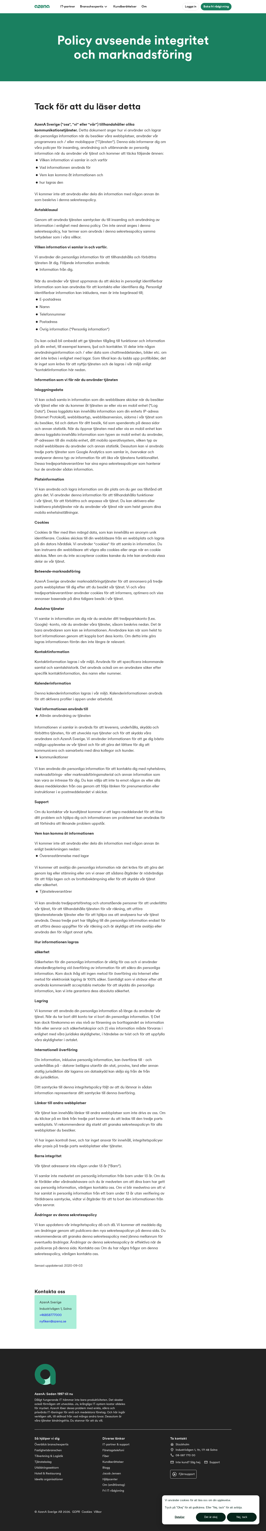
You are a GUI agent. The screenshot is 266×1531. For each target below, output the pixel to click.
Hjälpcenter (110, 1479)
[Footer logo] (47, 1374)
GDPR (76, 1511)
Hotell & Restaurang (47, 1473)
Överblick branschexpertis (51, 1444)
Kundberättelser (125, 6)
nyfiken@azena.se (52, 1321)
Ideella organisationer (48, 1479)
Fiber (105, 1456)
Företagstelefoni (113, 1450)
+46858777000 (50, 1315)
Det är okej (210, 1517)
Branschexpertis (91, 6)
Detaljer (180, 1517)
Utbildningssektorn (46, 1467)
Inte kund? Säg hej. (188, 1462)
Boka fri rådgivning (216, 6)
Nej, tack (241, 1517)
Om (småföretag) (113, 1484)
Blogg (106, 1467)
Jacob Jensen (111, 1473)
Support (214, 1462)
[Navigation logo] (41, 6)
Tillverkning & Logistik (48, 1456)
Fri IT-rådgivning (113, 1490)
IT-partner (67, 6)
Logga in (190, 6)
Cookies (87, 1511)
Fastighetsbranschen (48, 1450)
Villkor (98, 1511)
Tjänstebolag (43, 1461)
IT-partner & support (115, 1444)
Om (144, 6)
